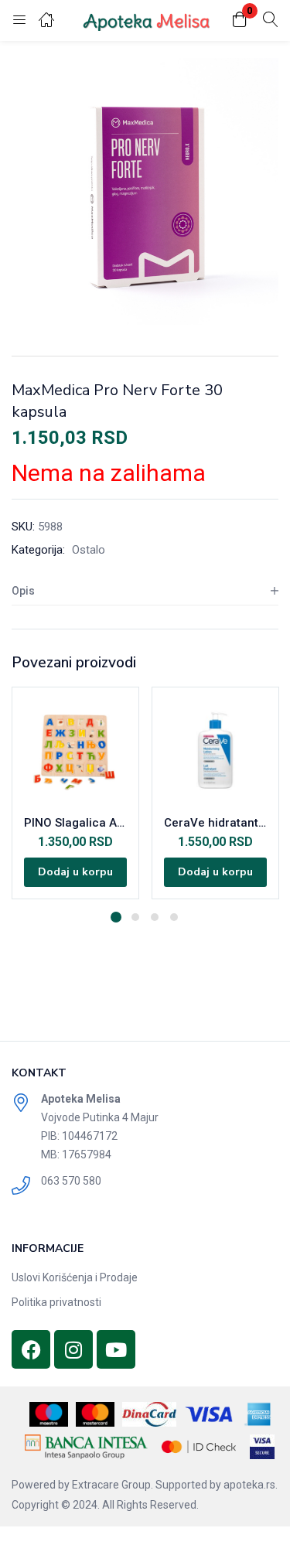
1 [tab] (116, 917)
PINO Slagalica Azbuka (75, 823)
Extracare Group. (112, 1484)
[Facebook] (31, 1349)
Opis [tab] (23, 591)
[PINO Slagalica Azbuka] (75, 750)
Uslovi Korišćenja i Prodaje (75, 1277)
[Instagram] (73, 1349)
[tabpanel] (75, 792)
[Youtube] (116, 1349)
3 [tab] (155, 917)
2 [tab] (135, 917)
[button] (239, 20)
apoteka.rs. (250, 1484)
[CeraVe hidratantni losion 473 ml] (215, 750)
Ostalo (88, 550)
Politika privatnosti (56, 1302)
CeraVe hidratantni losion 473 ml (215, 823)
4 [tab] (174, 917)
